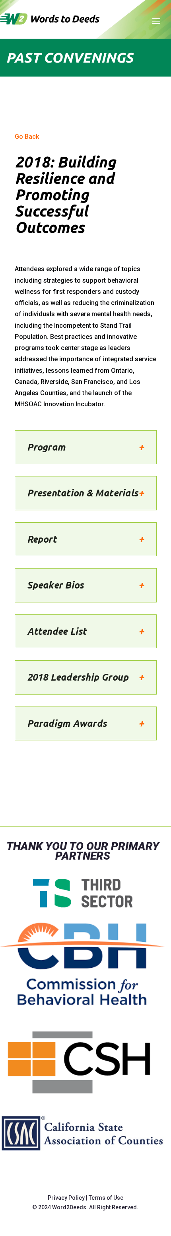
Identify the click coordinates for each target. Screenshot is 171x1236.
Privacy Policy (66, 1198)
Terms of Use (106, 1198)
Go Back (27, 136)
